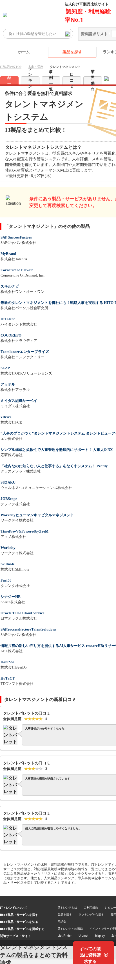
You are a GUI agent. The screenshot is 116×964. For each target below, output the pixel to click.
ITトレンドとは (67, 907)
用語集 (62, 921)
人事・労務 (35, 66)
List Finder (65, 936)
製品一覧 (9, 80)
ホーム (24, 51)
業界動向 (93, 80)
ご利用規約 (91, 907)
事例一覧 (51, 80)
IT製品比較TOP (10, 66)
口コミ (72, 80)
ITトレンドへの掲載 (70, 928)
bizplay (100, 936)
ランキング (30, 80)
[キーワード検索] (67, 34)
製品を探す (72, 51)
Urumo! (83, 936)
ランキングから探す (91, 914)
